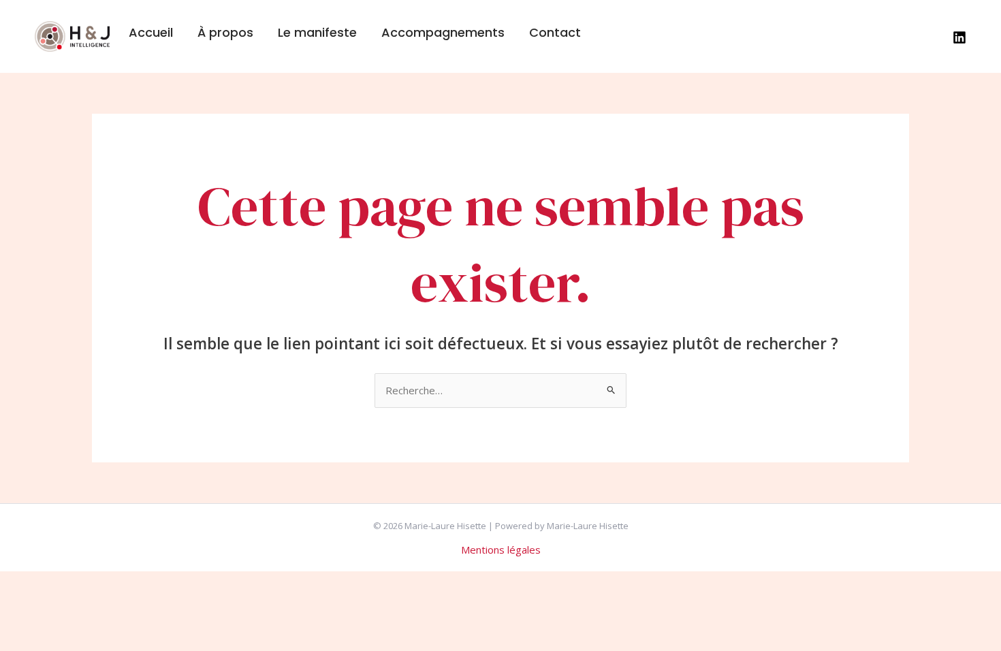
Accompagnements (443, 32)
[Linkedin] (959, 37)
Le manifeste (317, 32)
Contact (555, 32)
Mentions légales (501, 549)
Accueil (151, 32)
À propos (225, 32)
